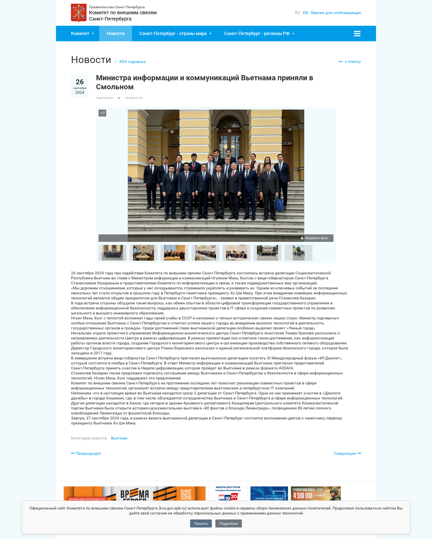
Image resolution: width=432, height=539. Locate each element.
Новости (115, 33)
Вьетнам (119, 438)
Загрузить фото (316, 238)
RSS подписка (133, 61)
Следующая (345, 453)
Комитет (80, 33)
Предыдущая (88, 453)
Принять (201, 523)
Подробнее (229, 523)
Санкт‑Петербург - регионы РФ (257, 33)
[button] (329, 114)
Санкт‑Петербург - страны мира (173, 33)
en (305, 12)
